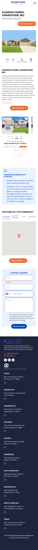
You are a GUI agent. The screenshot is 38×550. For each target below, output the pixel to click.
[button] (19, 236)
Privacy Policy (24, 538)
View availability (25, 24)
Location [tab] (6, 217)
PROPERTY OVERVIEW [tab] (15, 216)
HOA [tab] (23, 217)
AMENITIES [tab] (32, 217)
